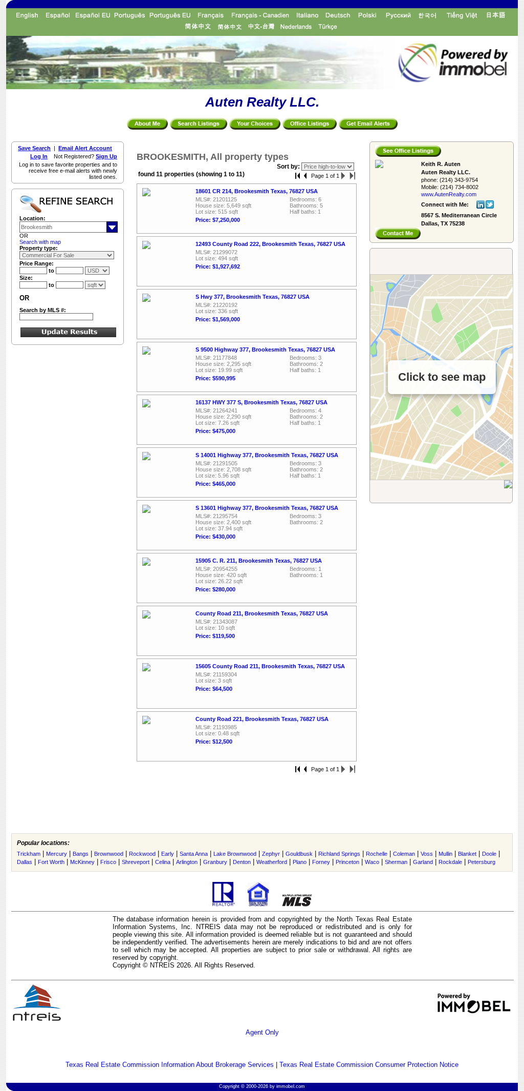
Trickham (28, 854)
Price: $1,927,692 (217, 266)
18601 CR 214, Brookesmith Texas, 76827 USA (256, 191)
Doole (489, 854)
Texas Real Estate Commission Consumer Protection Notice (368, 1064)
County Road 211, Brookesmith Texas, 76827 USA (261, 613)
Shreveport (135, 862)
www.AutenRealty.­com (448, 194)
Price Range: (36, 263)
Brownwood (108, 854)
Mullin (445, 854)
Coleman (404, 854)
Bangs (81, 854)
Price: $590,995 (215, 378)
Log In (39, 156)
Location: (32, 218)
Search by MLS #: (42, 310)
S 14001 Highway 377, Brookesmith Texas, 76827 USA (266, 455)
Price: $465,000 (215, 484)
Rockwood (142, 854)
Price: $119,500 (215, 636)
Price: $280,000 (215, 589)
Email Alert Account (85, 148)
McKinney (82, 862)
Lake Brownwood (234, 854)
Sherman (396, 862)
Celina (162, 862)
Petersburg (481, 862)
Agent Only (262, 1032)
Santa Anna (194, 854)
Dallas (24, 862)
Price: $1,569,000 (217, 319)
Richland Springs (339, 854)
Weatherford (271, 862)
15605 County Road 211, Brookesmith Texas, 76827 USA (270, 666)
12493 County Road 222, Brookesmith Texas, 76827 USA (270, 244)
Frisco (108, 862)
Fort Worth (51, 862)
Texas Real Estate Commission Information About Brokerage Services (170, 1064)
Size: (26, 278)
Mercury (56, 854)
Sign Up (106, 156)
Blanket (467, 854)
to (52, 270)
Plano (300, 862)
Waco (372, 862)
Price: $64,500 (213, 689)
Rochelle (376, 854)
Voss (427, 854)
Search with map (40, 242)
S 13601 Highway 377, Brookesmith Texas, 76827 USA (266, 508)
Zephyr (271, 854)
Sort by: (289, 166)
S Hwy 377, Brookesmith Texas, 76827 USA (252, 297)
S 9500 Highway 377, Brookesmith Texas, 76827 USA (265, 349)
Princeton (347, 862)
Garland (423, 862)
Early (167, 854)
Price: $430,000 (215, 536)
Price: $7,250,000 (217, 220)
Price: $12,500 (213, 741)
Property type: (38, 248)
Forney (321, 862)
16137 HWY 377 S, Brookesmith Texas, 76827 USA (261, 402)
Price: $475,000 (215, 431)
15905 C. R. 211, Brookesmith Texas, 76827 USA (258, 561)
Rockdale (450, 862)
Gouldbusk (299, 854)
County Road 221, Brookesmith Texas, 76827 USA (262, 719)
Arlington (187, 862)
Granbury (215, 862)
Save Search (34, 148)
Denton (242, 862)
